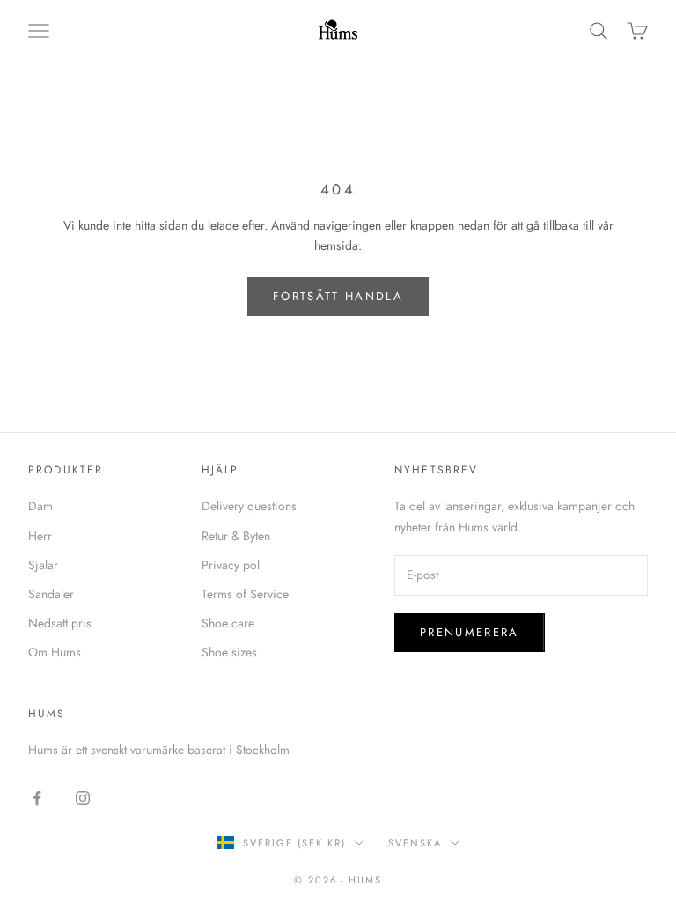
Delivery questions (249, 506)
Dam (40, 506)
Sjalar (43, 565)
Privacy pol (231, 565)
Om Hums (54, 652)
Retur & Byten (236, 536)
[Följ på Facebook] (37, 798)
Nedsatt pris (60, 623)
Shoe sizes (229, 652)
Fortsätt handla (338, 296)
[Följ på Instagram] (83, 798)
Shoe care (228, 623)
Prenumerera (469, 632)
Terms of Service (245, 594)
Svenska (415, 843)
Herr (40, 536)
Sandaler (51, 594)
